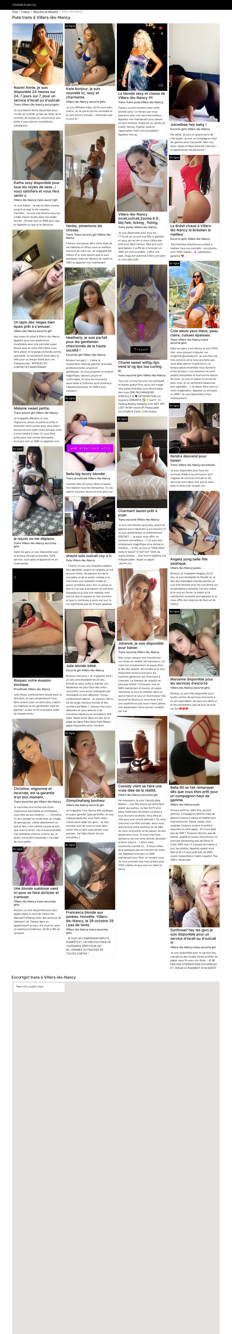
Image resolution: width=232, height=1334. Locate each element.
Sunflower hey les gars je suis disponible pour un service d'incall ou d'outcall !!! (193, 936)
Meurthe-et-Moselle (45, 11)
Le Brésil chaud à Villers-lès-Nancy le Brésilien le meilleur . (191, 230)
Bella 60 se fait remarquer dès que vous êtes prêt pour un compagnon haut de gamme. (194, 793)
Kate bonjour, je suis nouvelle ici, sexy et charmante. (83, 93)
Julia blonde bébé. (81, 666)
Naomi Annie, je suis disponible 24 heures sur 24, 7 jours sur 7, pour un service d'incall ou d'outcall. (37, 93)
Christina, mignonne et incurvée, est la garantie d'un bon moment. (34, 792)
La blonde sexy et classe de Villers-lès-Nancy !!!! (141, 95)
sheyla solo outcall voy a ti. (89, 556)
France (25, 11)
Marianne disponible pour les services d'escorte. (191, 681)
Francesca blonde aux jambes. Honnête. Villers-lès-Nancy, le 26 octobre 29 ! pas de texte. (89, 918)
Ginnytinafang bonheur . (86, 800)
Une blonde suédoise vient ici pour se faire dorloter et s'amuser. (36, 892)
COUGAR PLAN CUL (24, 4)
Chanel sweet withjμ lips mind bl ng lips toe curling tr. (140, 366)
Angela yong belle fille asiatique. (189, 561)
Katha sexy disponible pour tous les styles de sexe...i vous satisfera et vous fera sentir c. (37, 189)
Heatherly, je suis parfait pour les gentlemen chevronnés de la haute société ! (86, 343)
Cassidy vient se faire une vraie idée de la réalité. (140, 788)
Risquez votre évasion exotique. (32, 682)
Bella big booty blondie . (86, 474)
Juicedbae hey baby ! (188, 124)
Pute (15, 11)
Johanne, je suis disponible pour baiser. (141, 645)
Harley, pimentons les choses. (84, 228)
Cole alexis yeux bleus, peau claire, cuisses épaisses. (194, 333)
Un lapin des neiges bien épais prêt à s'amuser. (34, 324)
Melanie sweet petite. (32, 408)
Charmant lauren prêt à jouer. (137, 513)
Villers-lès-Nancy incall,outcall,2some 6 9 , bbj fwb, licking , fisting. (139, 218)
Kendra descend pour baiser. (188, 458)
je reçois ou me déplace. (34, 538)
